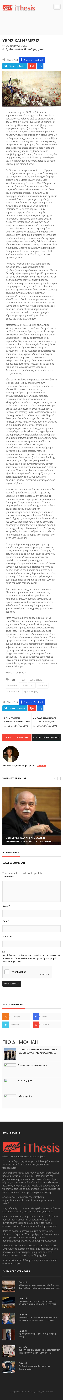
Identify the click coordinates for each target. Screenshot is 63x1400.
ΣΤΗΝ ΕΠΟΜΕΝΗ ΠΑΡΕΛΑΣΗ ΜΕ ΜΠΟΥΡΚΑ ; (17, 721)
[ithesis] (19, 7)
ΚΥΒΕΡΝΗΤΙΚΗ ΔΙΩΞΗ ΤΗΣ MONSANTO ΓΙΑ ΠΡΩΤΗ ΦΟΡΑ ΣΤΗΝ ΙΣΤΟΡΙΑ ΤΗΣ (39, 1351)
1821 (23, 679)
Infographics (25, 1096)
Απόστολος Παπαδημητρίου (26, 49)
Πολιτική (22, 1298)
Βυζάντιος (12, 685)
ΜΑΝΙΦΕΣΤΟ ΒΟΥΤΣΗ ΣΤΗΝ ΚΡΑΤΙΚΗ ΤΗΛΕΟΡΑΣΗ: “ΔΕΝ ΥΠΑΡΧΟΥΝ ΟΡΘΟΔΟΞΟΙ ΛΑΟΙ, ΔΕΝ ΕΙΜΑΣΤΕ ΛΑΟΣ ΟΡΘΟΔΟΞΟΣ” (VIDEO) (31, 841)
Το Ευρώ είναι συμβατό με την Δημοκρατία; (34, 1367)
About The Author (17, 737)
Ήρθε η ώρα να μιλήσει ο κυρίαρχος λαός (37, 1335)
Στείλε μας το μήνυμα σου (32, 1065)
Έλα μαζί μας (25, 1080)
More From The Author (46, 737)
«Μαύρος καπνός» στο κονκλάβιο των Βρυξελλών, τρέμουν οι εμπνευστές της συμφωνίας (39, 1288)
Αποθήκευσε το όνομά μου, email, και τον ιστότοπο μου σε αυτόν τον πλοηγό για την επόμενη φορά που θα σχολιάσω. (31, 958)
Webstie (6, 936)
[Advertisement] (32, 28)
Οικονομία (23, 1282)
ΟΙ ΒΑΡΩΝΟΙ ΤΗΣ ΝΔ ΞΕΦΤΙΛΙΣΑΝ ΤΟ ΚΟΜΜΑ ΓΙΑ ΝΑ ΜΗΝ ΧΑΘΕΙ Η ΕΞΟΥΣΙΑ (37, 1303)
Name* (6, 905)
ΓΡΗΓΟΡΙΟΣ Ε (28, 685)
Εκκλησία (42, 685)
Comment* (8, 876)
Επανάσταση (13, 691)
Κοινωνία (23, 1347)
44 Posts (41, 765)
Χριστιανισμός (31, 691)
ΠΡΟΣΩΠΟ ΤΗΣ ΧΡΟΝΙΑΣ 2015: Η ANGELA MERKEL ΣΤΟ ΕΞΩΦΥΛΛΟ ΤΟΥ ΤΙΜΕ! (39, 1319)
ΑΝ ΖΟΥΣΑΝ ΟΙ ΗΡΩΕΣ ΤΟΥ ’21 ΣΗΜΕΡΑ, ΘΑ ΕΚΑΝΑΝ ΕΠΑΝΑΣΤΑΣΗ (45, 721)
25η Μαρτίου (36, 679)
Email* (5, 921)
